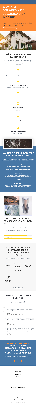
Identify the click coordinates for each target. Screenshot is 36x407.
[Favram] (8, 263)
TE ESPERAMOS (18, 391)
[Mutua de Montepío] (28, 263)
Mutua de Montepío (28, 266)
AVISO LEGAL (18, 397)
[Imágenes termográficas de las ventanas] (18, 264)
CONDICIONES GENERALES (18, 395)
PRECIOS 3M (18, 376)
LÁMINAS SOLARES (18, 371)
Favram (7, 265)
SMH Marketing (22, 403)
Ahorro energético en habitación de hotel (7, 279)
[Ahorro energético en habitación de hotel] (8, 274)
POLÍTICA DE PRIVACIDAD (18, 399)
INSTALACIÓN (18, 374)
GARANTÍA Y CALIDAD (18, 394)
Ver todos (18, 287)
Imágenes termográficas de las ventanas (18, 268)
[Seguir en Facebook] (18, 379)
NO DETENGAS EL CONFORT (10, 28)
